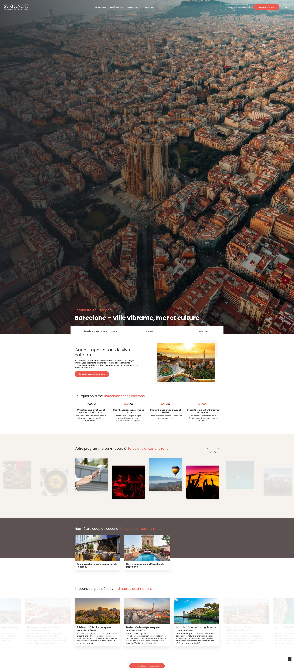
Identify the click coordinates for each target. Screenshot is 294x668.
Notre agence (100, 7)
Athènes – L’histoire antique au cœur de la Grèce (94, 629)
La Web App (149, 7)
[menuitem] (99, 7)
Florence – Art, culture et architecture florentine (239, 629)
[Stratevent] (16, 7)
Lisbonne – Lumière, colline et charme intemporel (43, 629)
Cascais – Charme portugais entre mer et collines (196, 629)
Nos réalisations (116, 7)
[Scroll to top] (289, 659)
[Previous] (209, 450)
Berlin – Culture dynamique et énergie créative (143, 629)
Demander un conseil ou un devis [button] (92, 374)
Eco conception (133, 7)
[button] (286, 7)
